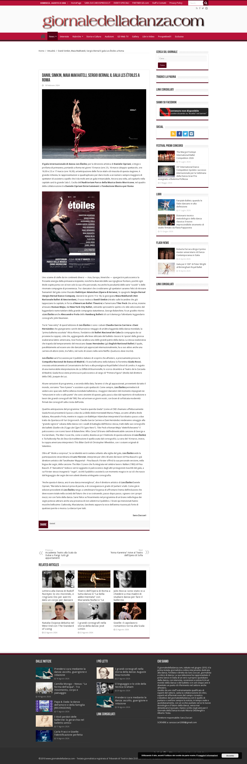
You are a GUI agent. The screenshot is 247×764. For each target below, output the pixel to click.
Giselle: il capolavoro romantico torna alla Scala (129, 624)
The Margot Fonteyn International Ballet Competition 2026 (186, 155)
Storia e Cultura (93, 36)
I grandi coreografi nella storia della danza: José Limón (92, 625)
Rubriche (77, 36)
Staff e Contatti (159, 3)
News (51, 36)
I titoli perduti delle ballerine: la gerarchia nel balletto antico (69, 719)
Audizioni (109, 36)
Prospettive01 (164, 36)
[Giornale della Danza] (123, 19)
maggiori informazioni (208, 755)
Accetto (230, 755)
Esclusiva (179, 36)
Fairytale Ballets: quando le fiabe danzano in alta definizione (189, 203)
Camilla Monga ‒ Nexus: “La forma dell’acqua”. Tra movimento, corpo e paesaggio (70, 688)
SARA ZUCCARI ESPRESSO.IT (97, 3)
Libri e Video (148, 36)
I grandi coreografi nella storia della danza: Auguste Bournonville (130, 671)
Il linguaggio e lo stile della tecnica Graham (130, 685)
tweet (52, 523)
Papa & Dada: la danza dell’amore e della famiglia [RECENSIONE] (69, 704)
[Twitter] (202, 8)
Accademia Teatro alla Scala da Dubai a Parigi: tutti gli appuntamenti (61, 554)
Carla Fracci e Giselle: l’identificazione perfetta (68, 733)
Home (41, 51)
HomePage (76, 3)
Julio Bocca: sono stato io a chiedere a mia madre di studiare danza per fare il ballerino (129, 595)
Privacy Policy (176, 3)
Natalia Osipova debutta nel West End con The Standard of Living (58, 625)
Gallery (135, 36)
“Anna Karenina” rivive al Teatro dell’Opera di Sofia (126, 553)
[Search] (205, 3)
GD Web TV (122, 36)
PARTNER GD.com (140, 3)
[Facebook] (200, 8)
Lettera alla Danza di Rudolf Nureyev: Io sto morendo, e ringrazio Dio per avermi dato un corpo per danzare (58, 595)
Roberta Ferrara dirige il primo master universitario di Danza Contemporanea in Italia (191, 252)
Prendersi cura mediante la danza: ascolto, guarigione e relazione (70, 671)
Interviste (64, 36)
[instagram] (206, 8)
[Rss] (197, 8)
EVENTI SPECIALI (121, 3)
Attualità (51, 51)
